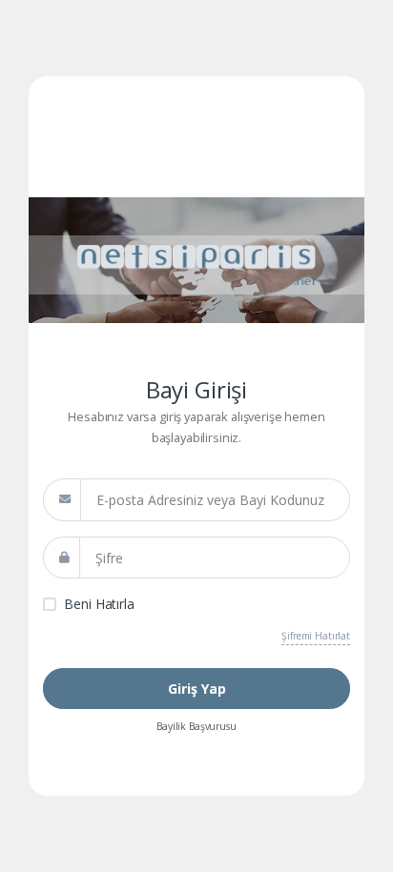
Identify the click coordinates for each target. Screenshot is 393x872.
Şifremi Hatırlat (315, 635)
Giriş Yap (197, 688)
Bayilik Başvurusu (196, 726)
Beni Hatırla (99, 604)
